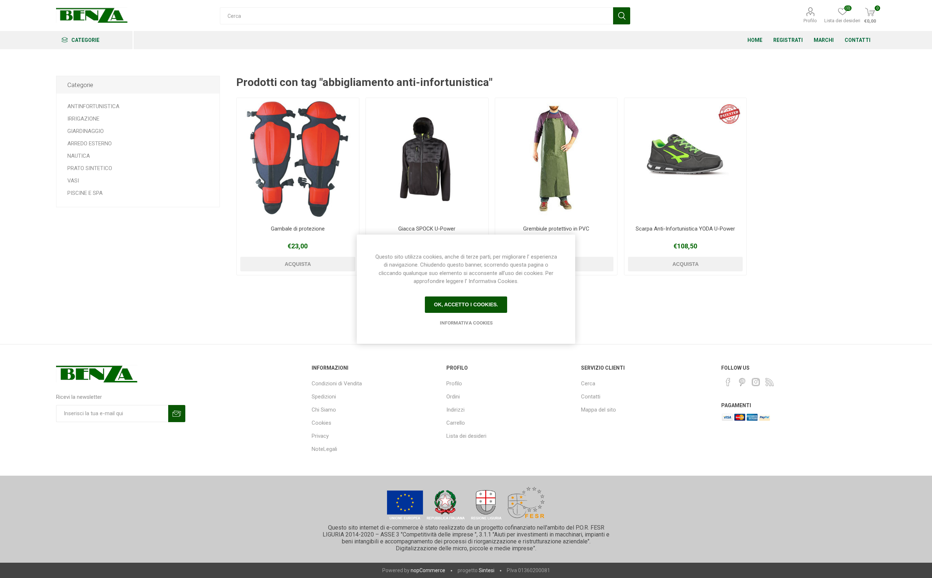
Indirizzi (455, 409)
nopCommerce (428, 570)
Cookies (321, 423)
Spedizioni (324, 396)
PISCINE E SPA (85, 193)
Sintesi (486, 570)
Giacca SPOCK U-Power (426, 228)
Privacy (320, 436)
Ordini (453, 396)
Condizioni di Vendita (337, 383)
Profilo (810, 20)
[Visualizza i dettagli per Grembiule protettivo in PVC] (556, 159)
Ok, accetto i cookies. (466, 304)
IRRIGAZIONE (83, 118)
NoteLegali (324, 449)
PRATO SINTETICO (89, 168)
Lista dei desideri (466, 436)
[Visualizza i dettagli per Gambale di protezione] (298, 159)
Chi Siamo (324, 409)
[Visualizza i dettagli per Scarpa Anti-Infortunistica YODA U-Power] (685, 159)
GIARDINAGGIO (85, 131)
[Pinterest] (742, 382)
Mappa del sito (598, 409)
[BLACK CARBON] (427, 159)
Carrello (455, 423)
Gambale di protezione (298, 228)
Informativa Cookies (466, 323)
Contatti (590, 396)
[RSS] (769, 382)
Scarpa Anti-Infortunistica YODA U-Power (685, 228)
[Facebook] (728, 382)
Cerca (588, 383)
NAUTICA (78, 156)
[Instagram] (756, 382)
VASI (73, 180)
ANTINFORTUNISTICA (93, 106)
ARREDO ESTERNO (89, 143)
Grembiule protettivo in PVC (556, 228)
